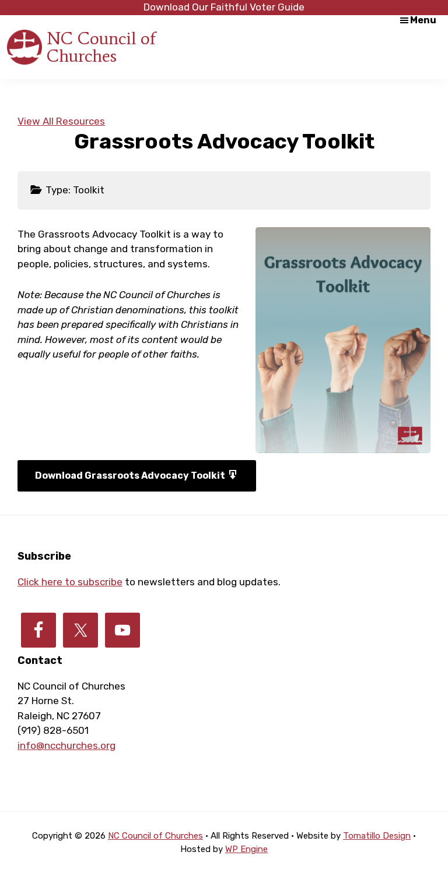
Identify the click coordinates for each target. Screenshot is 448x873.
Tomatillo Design (377, 835)
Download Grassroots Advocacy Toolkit (131, 475)
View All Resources (61, 121)
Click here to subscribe (70, 582)
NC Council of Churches (101, 46)
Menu (423, 20)
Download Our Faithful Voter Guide (224, 7)
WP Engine (246, 849)
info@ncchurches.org (67, 745)
